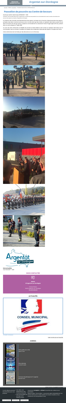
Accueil (5, 7)
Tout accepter (6, 400)
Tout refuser (16, 400)
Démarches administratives (15, 2)
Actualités (14, 7)
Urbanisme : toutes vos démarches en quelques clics (16, 335)
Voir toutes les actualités (55, 337)
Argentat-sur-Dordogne (43, 2)
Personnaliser (24, 400)
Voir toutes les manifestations (54, 387)
